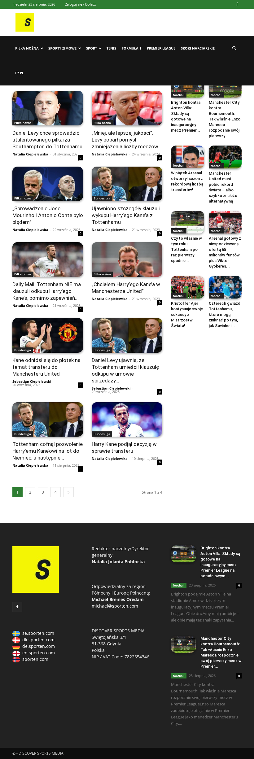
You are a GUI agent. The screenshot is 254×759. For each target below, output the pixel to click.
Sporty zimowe (62, 48)
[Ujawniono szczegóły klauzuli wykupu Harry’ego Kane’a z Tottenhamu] (127, 184)
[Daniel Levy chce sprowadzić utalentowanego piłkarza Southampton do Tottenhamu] (47, 108)
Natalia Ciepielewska (30, 154)
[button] (234, 48)
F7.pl (19, 73)
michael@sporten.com (115, 606)
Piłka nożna (27, 48)
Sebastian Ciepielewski (31, 381)
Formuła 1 (131, 48)
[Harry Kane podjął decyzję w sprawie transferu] (127, 419)
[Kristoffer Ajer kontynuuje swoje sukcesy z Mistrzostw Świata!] (187, 287)
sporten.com (35, 659)
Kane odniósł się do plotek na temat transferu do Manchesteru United (46, 367)
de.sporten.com (38, 646)
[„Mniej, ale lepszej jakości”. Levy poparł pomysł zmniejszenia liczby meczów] (127, 108)
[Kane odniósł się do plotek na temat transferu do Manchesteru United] (47, 335)
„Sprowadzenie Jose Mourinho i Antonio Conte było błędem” (47, 215)
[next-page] (68, 492)
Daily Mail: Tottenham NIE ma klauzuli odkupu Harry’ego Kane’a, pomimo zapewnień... (46, 291)
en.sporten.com (38, 653)
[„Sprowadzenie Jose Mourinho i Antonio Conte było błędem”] (47, 184)
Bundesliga (102, 198)
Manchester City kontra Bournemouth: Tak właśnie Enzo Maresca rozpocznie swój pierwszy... (224, 119)
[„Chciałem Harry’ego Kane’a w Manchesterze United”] (127, 259)
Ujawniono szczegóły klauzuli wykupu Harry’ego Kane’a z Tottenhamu (126, 215)
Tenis (111, 48)
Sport (91, 48)
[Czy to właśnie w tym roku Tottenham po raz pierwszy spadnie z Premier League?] (187, 222)
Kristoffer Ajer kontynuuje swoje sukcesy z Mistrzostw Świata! (187, 314)
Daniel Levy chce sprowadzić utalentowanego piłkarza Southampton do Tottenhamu (47, 140)
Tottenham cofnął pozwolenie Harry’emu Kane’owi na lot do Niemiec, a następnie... (47, 451)
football (179, 95)
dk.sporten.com (38, 640)
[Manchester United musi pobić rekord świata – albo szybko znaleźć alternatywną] (225, 157)
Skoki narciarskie (198, 48)
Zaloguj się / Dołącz (80, 4)
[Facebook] (237, 4)
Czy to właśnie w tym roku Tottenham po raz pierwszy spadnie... (186, 249)
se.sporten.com (38, 633)
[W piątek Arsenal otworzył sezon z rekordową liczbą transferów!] (187, 157)
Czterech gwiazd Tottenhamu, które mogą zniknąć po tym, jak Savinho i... (224, 314)
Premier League (161, 48)
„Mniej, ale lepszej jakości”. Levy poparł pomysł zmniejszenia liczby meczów (125, 140)
